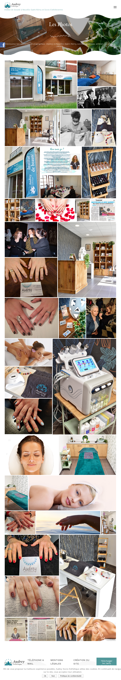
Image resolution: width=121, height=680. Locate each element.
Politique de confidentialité (70, 676)
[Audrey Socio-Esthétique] (33, 5)
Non (53, 676)
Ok (45, 676)
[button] (107, 664)
